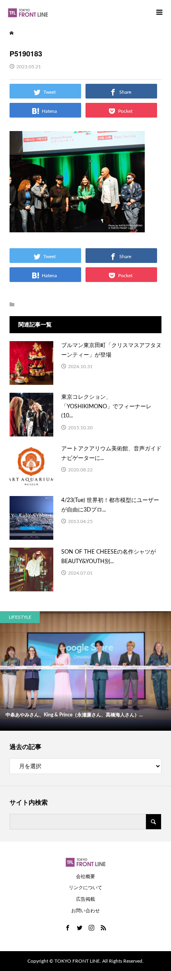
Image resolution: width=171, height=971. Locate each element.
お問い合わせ (85, 910)
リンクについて (85, 887)
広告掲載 (85, 899)
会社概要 (85, 876)
